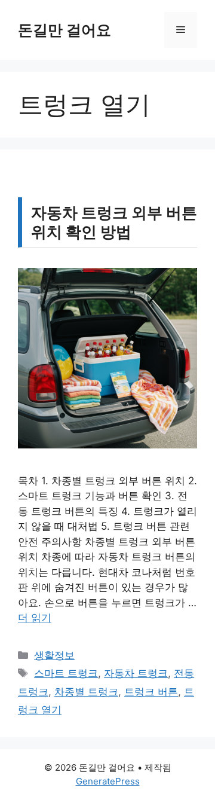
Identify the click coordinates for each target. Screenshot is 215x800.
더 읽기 (34, 618)
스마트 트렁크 (66, 673)
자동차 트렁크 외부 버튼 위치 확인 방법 (114, 221)
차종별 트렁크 (86, 692)
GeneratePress (108, 781)
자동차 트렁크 (136, 673)
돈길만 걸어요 (64, 30)
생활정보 (54, 655)
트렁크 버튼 (151, 692)
